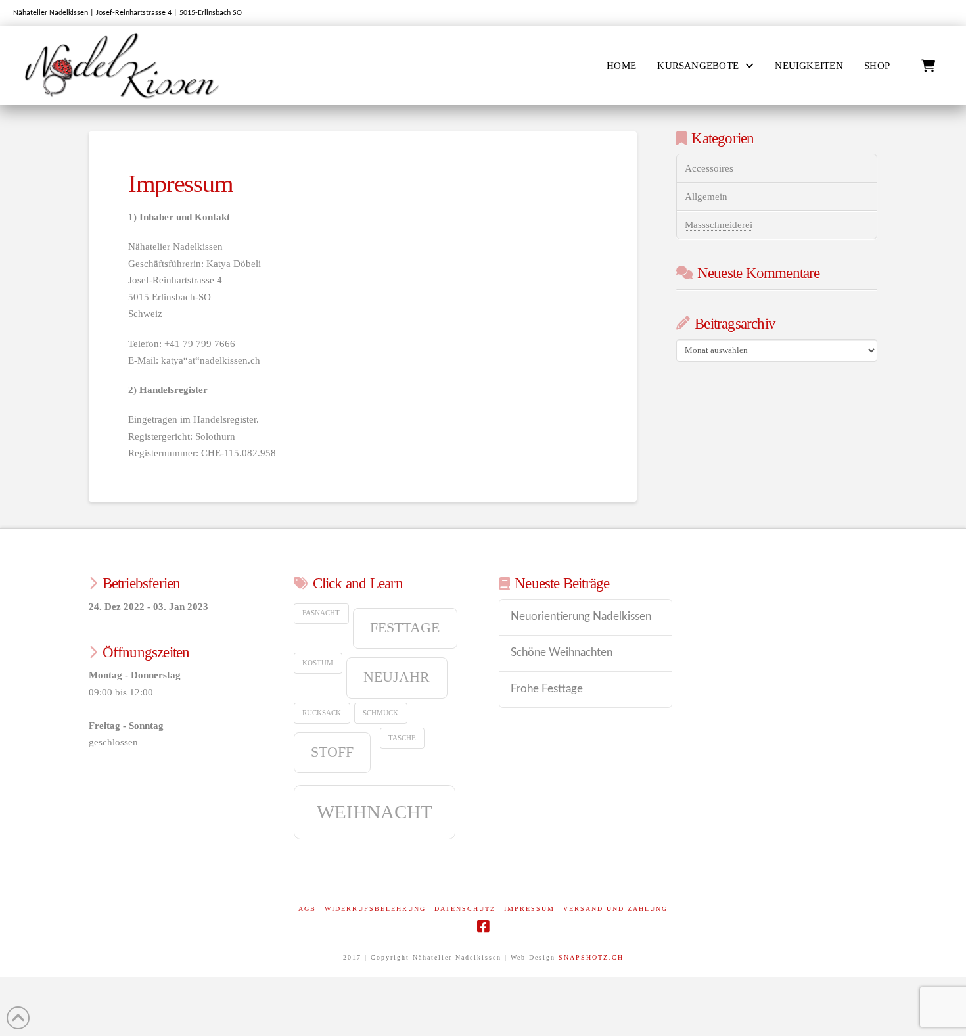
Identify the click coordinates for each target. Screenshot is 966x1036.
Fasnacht (321, 613)
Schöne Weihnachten (561, 653)
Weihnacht (374, 811)
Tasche (402, 738)
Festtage (405, 628)
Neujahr (396, 677)
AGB (307, 908)
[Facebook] (483, 926)
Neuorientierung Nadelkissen (581, 616)
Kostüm (317, 663)
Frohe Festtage (547, 689)
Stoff (332, 752)
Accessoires (709, 168)
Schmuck (380, 713)
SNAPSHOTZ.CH (591, 957)
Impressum (529, 908)
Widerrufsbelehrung (375, 908)
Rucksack (321, 713)
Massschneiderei (718, 225)
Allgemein (706, 196)
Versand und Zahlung (615, 908)
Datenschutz (464, 908)
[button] (928, 66)
